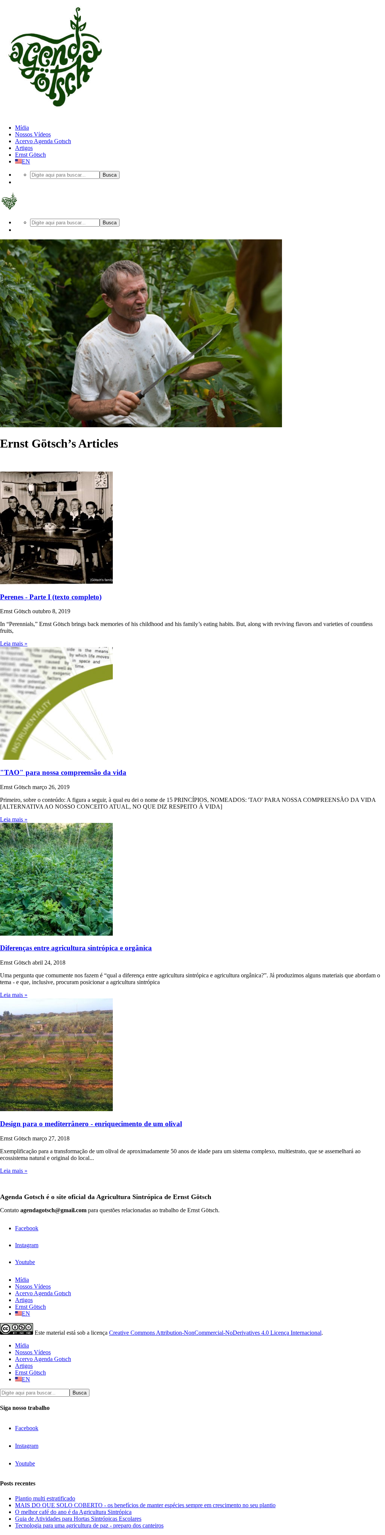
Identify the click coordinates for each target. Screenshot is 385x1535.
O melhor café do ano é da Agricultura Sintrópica (73, 1512)
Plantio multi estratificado (45, 1498)
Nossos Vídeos (33, 134)
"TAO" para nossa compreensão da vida (63, 772)
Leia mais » (13, 643)
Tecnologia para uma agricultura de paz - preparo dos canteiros (89, 1525)
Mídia (22, 127)
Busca (110, 175)
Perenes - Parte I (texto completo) (51, 597)
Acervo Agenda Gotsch (43, 141)
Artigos (24, 148)
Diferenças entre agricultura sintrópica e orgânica (76, 948)
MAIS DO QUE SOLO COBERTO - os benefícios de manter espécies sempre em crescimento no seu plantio (145, 1505)
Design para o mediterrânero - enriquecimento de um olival (91, 1124)
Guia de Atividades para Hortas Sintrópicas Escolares (78, 1518)
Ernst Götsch (30, 154)
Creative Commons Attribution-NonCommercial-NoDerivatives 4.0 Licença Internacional (215, 1332)
